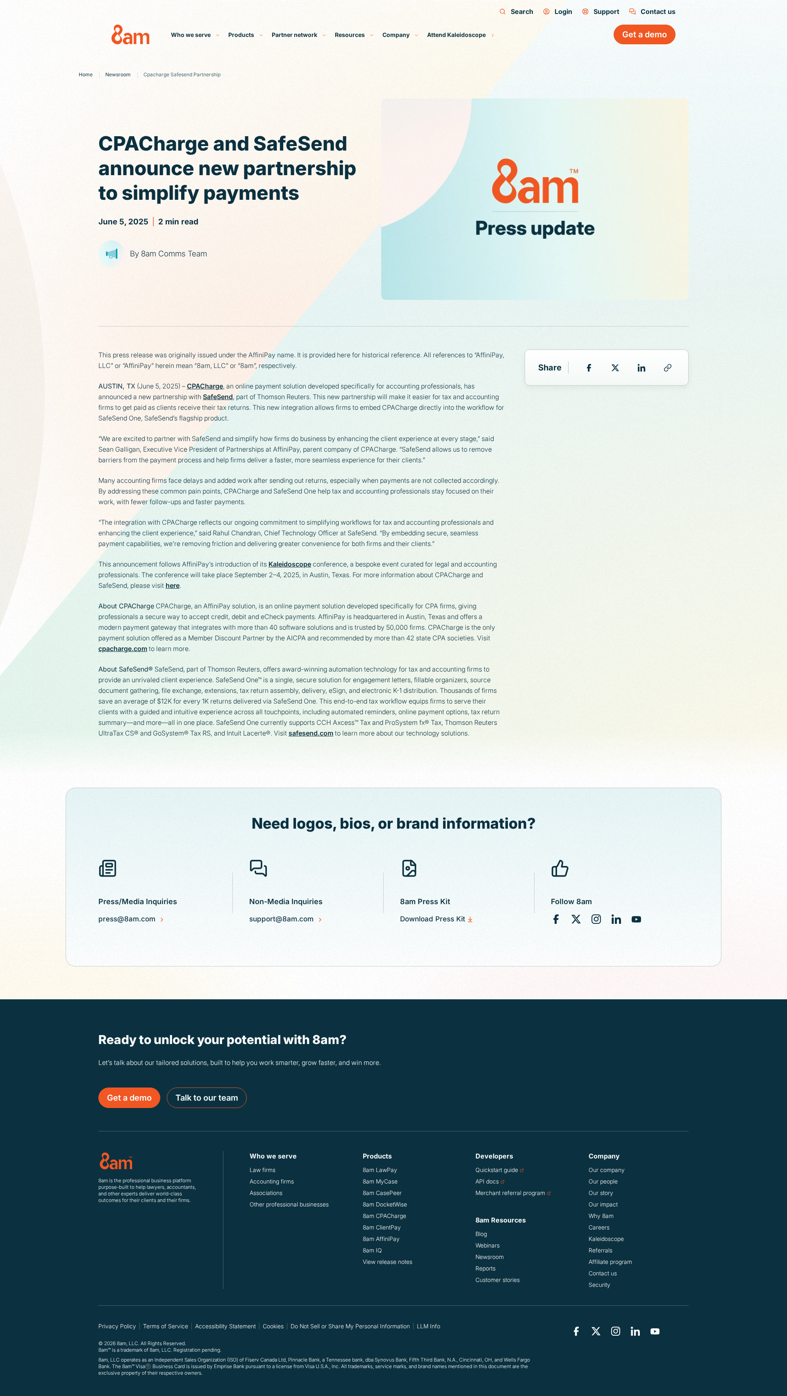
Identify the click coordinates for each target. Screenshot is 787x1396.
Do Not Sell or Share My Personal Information (350, 1326)
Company (396, 34)
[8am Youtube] (636, 919)
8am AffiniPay (381, 1238)
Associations (266, 1192)
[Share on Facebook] (589, 367)
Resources (350, 34)
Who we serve (191, 34)
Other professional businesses (289, 1204)
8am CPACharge (384, 1215)
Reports (485, 1268)
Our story (601, 1192)
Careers (599, 1227)
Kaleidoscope (289, 564)
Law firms (262, 1169)
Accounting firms (272, 1181)
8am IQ (372, 1250)
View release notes (387, 1261)
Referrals (600, 1250)
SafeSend (218, 397)
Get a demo (129, 1098)
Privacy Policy (117, 1326)
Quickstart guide (496, 1169)
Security (599, 1284)
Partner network (295, 34)
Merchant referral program (510, 1192)
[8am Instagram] (596, 919)
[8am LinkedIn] (616, 919)
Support (606, 11)
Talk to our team (206, 1098)
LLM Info (428, 1326)
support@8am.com (281, 919)
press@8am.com (126, 919)
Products (241, 34)
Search (522, 11)
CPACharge (205, 386)
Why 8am (601, 1215)
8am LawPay (380, 1169)
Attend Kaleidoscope (457, 34)
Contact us (658, 11)
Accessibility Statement (225, 1326)
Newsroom (489, 1256)
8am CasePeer (382, 1192)
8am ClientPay (382, 1227)
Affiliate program (610, 1261)
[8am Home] (130, 34)
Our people (603, 1181)
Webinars (487, 1245)
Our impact (603, 1204)
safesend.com (311, 733)
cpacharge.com (122, 648)
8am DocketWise (385, 1204)
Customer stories (497, 1279)
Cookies (273, 1326)
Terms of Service (165, 1326)
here (173, 585)
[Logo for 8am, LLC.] (147, 1161)
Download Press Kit (432, 919)
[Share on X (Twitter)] (615, 367)
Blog (481, 1233)
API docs (487, 1181)
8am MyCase (380, 1181)
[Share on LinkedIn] (641, 367)
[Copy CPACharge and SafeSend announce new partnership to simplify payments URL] (668, 367)
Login (563, 11)
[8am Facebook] (556, 919)
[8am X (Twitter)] (576, 919)
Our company (607, 1169)
